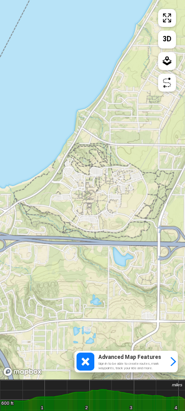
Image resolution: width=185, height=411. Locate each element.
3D (167, 39)
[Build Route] (167, 83)
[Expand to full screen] (167, 18)
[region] (92, 190)
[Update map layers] (167, 61)
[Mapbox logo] (22, 372)
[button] (126, 361)
